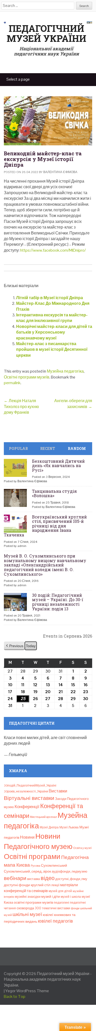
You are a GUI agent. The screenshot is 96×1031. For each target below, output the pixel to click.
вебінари (15, 878)
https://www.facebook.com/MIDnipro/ (53, 250)
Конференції (27, 806)
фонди (75, 908)
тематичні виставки (56, 908)
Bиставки (58, 791)
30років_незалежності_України (26, 791)
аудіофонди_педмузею (69, 871)
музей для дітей (60, 891)
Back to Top (14, 996)
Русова (35, 865)
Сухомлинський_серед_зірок (27, 871)
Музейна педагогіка (65, 371)
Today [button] (31, 646)
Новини (27, 837)
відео (48, 878)
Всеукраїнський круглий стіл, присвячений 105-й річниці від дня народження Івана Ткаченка (45, 525)
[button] (14, 645)
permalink (12, 382)
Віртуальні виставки (29, 797)
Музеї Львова (69, 827)
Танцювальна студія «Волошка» (54, 493)
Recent (47, 448)
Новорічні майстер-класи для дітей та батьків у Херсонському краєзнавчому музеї (54, 332)
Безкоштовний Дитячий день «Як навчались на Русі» (58, 465)
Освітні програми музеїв (26, 377)
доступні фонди (17, 885)
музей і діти (50, 896)
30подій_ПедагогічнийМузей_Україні (30, 785)
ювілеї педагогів (55, 921)
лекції (55, 885)
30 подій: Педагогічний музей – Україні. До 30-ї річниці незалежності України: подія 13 (57, 601)
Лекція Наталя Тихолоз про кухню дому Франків (21, 406)
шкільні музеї (27, 914)
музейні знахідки (27, 896)
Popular (18, 448)
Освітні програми (32, 856)
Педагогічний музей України (46, 33)
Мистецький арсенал (43, 817)
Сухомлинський (54, 865)
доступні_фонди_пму (71, 879)
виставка (33, 879)
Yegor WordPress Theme (27, 991)
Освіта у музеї (82, 848)
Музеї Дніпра (49, 827)
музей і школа (71, 896)
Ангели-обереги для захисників (73, 403)
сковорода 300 (29, 908)
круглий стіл (40, 885)
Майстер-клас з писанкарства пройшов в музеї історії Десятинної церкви (52, 349)
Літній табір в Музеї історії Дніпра (49, 297)
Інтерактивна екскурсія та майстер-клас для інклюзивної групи (52, 317)
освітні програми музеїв (33, 902)
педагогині (61, 902)
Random (77, 448)
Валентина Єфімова (60, 172)
